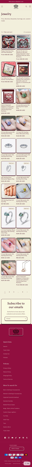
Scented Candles (8, 401)
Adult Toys (6, 419)
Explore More (7, 427)
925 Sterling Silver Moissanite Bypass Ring (7, 178)
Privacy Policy (7, 368)
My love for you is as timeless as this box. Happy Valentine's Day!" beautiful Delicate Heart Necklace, (23, 54)
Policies (5, 357)
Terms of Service (8, 379)
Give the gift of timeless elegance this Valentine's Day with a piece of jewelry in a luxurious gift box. (23, 81)
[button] (2, 6)
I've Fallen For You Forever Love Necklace (7, 78)
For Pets (5, 416)
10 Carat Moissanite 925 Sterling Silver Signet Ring (23, 106)
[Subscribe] (25, 319)
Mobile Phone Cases (9, 404)
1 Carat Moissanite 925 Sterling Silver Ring (22, 230)
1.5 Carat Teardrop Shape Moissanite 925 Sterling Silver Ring (8, 231)
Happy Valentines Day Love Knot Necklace (7, 51)
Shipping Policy (7, 375)
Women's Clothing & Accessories (12, 393)
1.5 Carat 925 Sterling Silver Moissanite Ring (22, 132)
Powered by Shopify (15, 461)
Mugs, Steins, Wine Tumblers (11, 408)
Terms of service (16, 463)
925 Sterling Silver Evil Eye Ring (7, 200)
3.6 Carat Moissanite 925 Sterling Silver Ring (23, 155)
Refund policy (25, 461)
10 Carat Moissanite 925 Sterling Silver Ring (8, 132)
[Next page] (27, 292)
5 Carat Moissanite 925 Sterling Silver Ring (22, 178)
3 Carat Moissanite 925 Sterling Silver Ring (7, 155)
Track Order (6, 350)
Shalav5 (9, 461)
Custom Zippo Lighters (9, 412)
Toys (4, 423)
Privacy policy (8, 463)
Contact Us (6, 353)
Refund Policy (7, 372)
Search (5, 346)
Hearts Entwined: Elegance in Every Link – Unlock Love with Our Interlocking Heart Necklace (8, 108)
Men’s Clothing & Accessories (11, 390)
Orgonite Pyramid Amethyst (11, 397)
